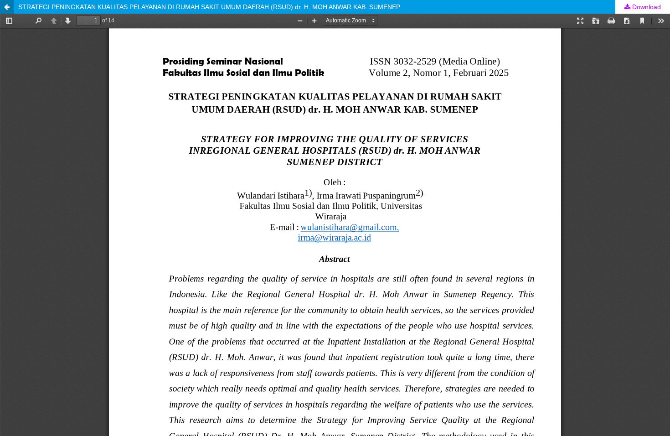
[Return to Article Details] (7, 7)
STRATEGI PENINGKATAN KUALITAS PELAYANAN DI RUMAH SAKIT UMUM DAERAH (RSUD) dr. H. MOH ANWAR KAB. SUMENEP (209, 6)
